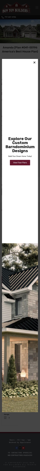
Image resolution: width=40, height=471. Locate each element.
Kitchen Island (9, 145)
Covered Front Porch (12, 126)
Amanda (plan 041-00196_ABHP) (22, 192)
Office (6, 154)
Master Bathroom (11, 150)
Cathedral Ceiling (10, 121)
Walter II (8, 306)
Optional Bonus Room (12, 159)
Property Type (8, 284)
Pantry (7, 164)
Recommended (8, 279)
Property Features (25, 279)
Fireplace (7, 140)
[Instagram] (20, 448)
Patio (6, 169)
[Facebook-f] (16, 448)
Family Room (9, 135)
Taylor (7, 383)
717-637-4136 (10, 17)
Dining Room (9, 130)
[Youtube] (23, 448)
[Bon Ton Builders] (16, 12)
